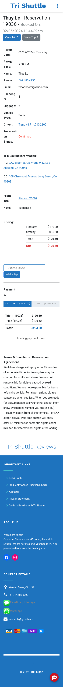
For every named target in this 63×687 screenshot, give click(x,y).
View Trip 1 (12, 37)
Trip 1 (45, 303)
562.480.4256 (27, 80)
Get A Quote (15, 478)
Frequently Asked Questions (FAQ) (28, 485)
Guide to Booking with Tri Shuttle (27, 505)
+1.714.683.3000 (19, 594)
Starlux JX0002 (28, 198)
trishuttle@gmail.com (21, 619)
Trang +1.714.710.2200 (32, 124)
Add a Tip (12, 274)
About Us (14, 491)
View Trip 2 (31, 37)
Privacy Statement (19, 498)
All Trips (17, 303)
